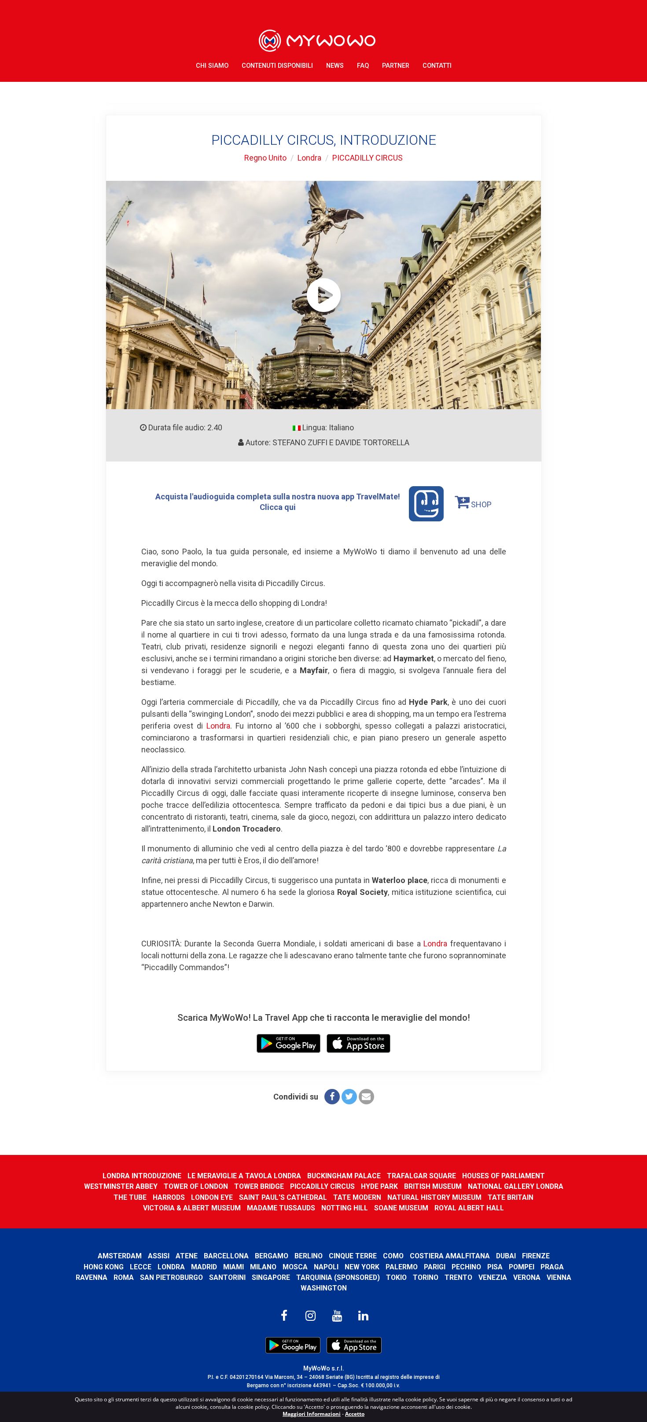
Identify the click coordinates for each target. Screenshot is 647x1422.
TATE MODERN (357, 1197)
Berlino (308, 1256)
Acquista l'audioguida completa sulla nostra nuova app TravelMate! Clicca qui (277, 502)
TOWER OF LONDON (196, 1186)
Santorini (227, 1277)
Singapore (271, 1277)
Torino (425, 1277)
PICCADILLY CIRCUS (367, 157)
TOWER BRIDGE (259, 1186)
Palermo (402, 1267)
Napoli (326, 1267)
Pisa (495, 1267)
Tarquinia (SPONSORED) (338, 1277)
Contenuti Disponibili (277, 66)
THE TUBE (130, 1197)
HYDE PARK (379, 1186)
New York (362, 1267)
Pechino (466, 1267)
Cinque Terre (353, 1256)
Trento (458, 1277)
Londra (309, 157)
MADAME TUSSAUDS (281, 1208)
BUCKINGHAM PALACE (344, 1176)
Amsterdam (120, 1256)
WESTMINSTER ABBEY (121, 1186)
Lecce (140, 1267)
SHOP (480, 504)
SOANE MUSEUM (401, 1208)
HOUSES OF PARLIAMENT (503, 1176)
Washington (324, 1288)
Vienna (559, 1277)
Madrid (204, 1267)
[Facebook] (332, 1096)
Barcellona (226, 1256)
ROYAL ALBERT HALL (469, 1208)
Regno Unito (265, 157)
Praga (552, 1267)
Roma (124, 1277)
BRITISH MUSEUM (433, 1186)
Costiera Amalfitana (450, 1256)
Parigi (434, 1267)
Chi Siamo (212, 66)
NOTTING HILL (344, 1208)
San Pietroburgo (171, 1277)
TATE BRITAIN (510, 1197)
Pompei (521, 1267)
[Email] (366, 1096)
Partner (395, 66)
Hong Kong (104, 1267)
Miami (233, 1267)
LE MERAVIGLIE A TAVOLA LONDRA (244, 1176)
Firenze (536, 1256)
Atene (187, 1256)
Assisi (158, 1256)
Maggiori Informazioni (312, 1414)
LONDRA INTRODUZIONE (142, 1176)
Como (393, 1256)
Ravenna (91, 1277)
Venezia (492, 1277)
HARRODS (169, 1197)
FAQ (363, 66)
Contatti (437, 66)
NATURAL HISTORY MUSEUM (434, 1197)
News (335, 66)
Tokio (396, 1277)
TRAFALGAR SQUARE (421, 1176)
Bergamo (271, 1256)
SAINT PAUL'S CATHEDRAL (283, 1197)
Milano (263, 1267)
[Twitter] (349, 1096)
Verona (526, 1277)
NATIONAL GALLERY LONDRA (515, 1186)
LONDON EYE (212, 1197)
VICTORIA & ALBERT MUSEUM (192, 1208)
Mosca (295, 1267)
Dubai (506, 1256)
